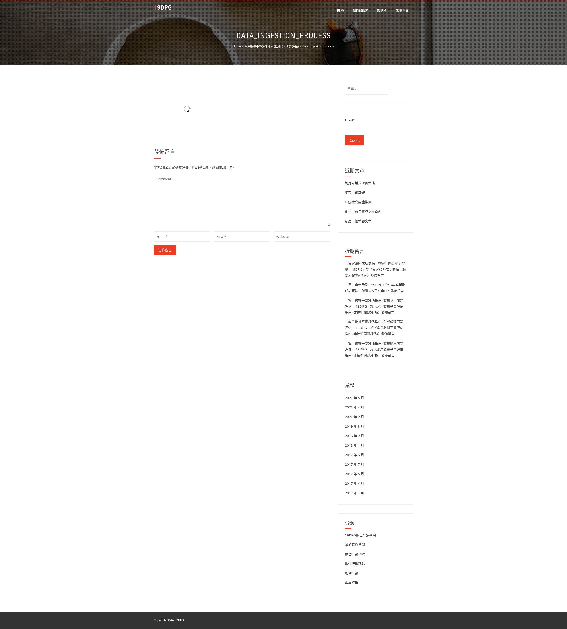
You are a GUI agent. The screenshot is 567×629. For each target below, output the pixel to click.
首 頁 (340, 10)
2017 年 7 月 (354, 464)
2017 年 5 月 (354, 474)
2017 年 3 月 (354, 493)
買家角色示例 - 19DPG (365, 285)
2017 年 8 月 (354, 455)
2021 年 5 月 (354, 397)
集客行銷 (351, 583)
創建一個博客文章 (358, 221)
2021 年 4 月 (354, 407)
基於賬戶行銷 (355, 544)
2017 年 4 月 (354, 483)
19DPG (163, 7)
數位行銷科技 (355, 554)
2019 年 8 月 (354, 426)
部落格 (381, 10)
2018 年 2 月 (354, 436)
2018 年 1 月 (354, 445)
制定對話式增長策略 (360, 183)
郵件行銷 (351, 573)
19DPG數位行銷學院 (360, 535)
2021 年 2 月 (354, 416)
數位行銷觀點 (355, 563)
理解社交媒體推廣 (358, 202)
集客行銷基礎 (355, 192)
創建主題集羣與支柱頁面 (363, 211)
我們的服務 (360, 10)
